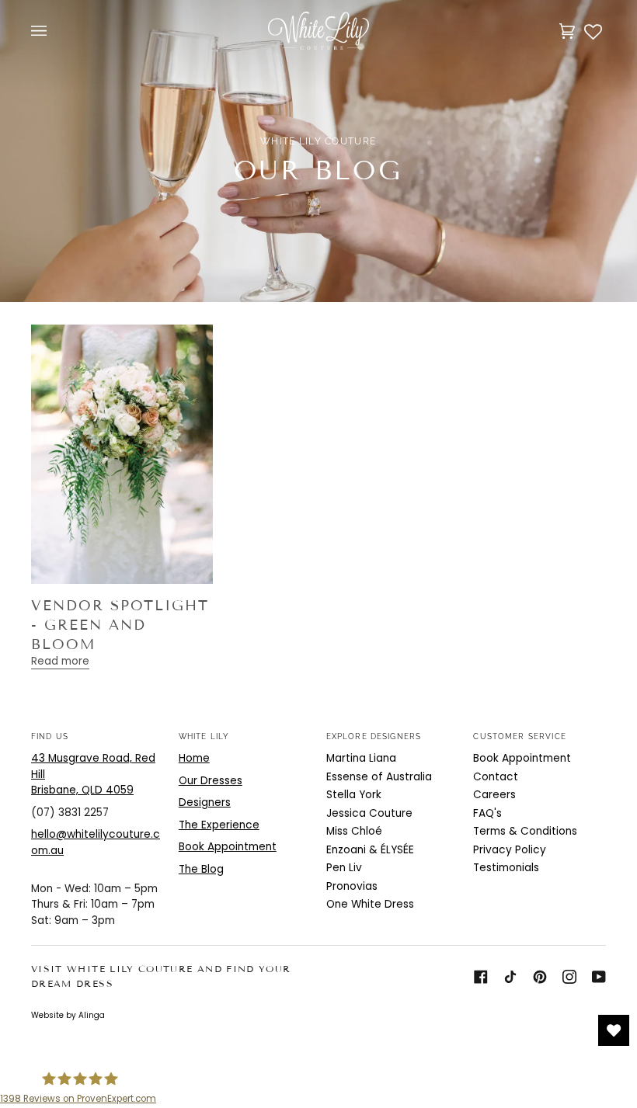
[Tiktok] (510, 977)
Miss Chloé (354, 831)
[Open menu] (54, 30)
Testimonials (506, 867)
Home (194, 758)
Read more (60, 661)
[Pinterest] (540, 977)
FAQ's (487, 813)
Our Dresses (210, 780)
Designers (205, 802)
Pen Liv (344, 867)
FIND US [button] (49, 736)
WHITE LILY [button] (204, 736)
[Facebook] (481, 977)
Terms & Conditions (525, 831)
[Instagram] (569, 977)
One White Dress (370, 904)
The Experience (219, 825)
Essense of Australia (379, 776)
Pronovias (352, 886)
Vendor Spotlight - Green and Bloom (120, 624)
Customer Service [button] (519, 736)
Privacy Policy (509, 849)
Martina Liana (361, 758)
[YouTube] (599, 977)
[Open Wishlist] (613, 1030)
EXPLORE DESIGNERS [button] (374, 736)
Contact (495, 776)
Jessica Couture (369, 813)
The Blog (201, 869)
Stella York (353, 794)
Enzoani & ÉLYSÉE (370, 849)
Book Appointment (228, 846)
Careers (494, 794)
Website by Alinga (68, 1015)
